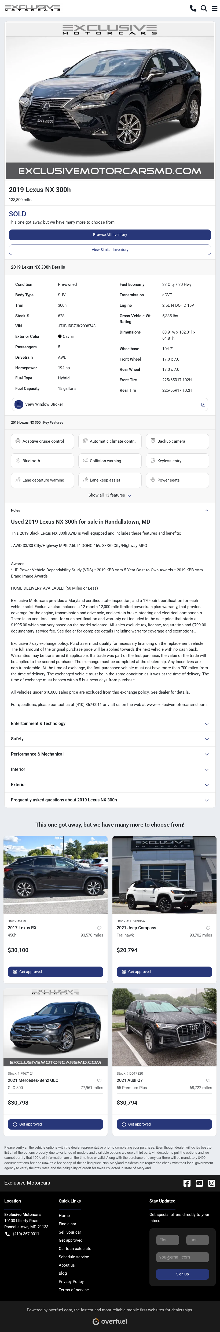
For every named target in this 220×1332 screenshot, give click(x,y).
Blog (63, 1273)
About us (67, 1265)
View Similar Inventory (110, 249)
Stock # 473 (17, 921)
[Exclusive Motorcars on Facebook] (185, 1183)
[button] (193, 8)
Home (64, 1215)
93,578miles (92, 935)
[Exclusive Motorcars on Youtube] (197, 1183)
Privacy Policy (71, 1281)
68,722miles (201, 1087)
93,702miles (201, 935)
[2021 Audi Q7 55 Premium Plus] (164, 1027)
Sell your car (70, 1232)
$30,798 (18, 1103)
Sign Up (182, 1274)
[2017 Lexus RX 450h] (55, 875)
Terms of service (74, 1289)
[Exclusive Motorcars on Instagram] (209, 1183)
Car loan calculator (76, 1248)
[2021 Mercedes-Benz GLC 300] (55, 1027)
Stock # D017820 (130, 1073)
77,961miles (92, 1087)
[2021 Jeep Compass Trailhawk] (164, 875)
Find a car (67, 1224)
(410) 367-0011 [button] (26, 1233)
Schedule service (74, 1257)
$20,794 (127, 950)
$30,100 (18, 950)
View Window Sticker (44, 404)
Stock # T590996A (131, 921)
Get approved (30, 972)
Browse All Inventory (110, 234)
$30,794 (127, 1103)
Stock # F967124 (21, 1073)
